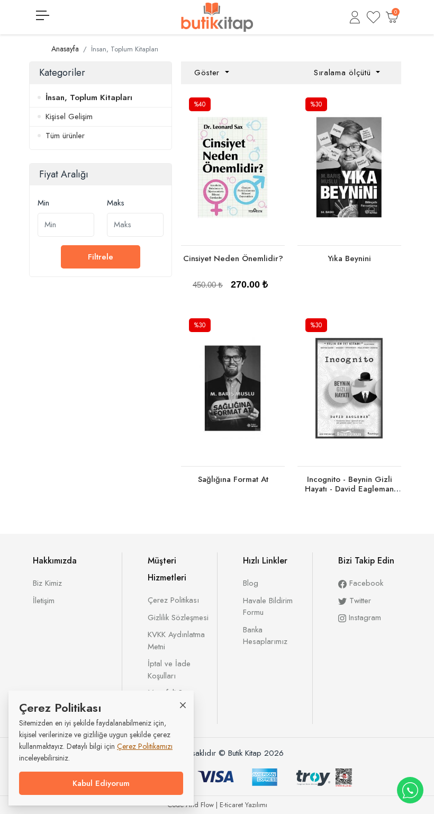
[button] (355, 17)
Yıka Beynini (349, 258)
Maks (115, 203)
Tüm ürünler (65, 135)
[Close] (183, 704)
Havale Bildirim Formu (268, 607)
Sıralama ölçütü (344, 72)
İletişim (44, 600)
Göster (208, 72)
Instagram (363, 617)
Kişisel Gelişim (69, 116)
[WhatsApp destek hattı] (410, 790)
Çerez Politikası (173, 600)
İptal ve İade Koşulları (169, 670)
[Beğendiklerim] (373, 17)
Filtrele (100, 257)
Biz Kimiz (47, 583)
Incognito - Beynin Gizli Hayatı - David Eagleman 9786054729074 (349, 488)
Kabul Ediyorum (101, 783)
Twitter (359, 600)
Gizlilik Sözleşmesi (178, 617)
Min (43, 203)
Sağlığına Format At (233, 479)
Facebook (365, 583)
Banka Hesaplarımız (265, 636)
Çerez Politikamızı (145, 746)
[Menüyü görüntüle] (42, 15)
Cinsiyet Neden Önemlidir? (233, 258)
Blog (250, 583)
